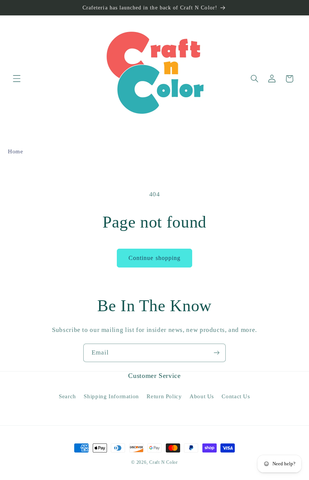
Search (67, 396)
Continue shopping (154, 258)
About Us (202, 396)
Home (15, 151)
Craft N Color (163, 462)
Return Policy (164, 396)
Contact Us (236, 396)
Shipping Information (111, 396)
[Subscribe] (216, 353)
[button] (16, 78)
